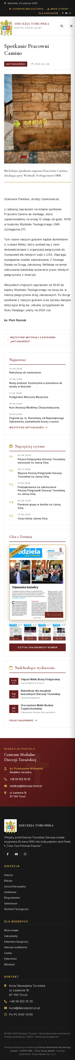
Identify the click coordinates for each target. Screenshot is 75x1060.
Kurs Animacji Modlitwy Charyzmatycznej (34, 406)
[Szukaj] (62, 26)
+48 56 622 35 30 (20, 779)
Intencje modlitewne (15, 947)
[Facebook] (62, 13)
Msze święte (11, 930)
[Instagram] (70, 13)
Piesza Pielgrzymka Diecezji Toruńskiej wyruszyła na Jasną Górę (41, 459)
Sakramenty (11, 936)
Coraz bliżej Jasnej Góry (33, 516)
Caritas (8, 953)
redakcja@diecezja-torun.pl (26, 785)
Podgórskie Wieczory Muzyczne (28, 395)
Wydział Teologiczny (16, 909)
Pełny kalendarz (21, 720)
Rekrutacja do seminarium (25, 370)
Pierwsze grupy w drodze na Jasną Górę (39, 504)
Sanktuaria (10, 892)
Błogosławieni (12, 897)
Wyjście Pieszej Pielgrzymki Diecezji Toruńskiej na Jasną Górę (40, 473)
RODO (30, 1036)
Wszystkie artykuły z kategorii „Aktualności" (33, 339)
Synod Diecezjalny (15, 886)
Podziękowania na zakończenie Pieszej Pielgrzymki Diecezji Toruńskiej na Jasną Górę (41, 488)
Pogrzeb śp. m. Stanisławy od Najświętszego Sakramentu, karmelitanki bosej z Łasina (36, 418)
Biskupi (8, 880)
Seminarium (10, 903)
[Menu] (71, 26)
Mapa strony (60, 9)
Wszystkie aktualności (26, 427)
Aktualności (15, 64)
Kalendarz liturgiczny (16, 941)
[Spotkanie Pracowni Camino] (37, 118)
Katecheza (10, 958)
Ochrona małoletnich (28, 9)
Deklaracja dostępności (47, 1036)
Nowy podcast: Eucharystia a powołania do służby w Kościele (35, 383)
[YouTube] (66, 13)
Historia (8, 875)
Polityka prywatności (14, 1036)
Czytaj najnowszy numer (38, 647)
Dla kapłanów (48, 13)
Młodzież (9, 964)
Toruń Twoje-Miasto (44, 1050)
